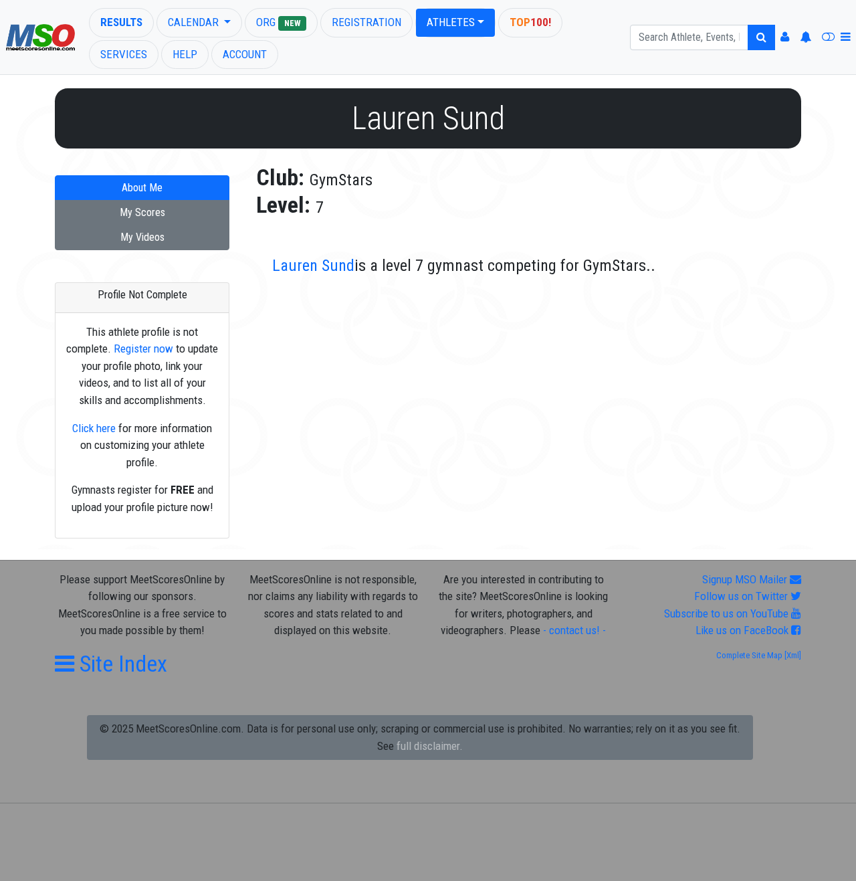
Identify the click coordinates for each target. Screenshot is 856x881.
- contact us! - (574, 630)
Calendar (194, 22)
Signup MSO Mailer (746, 579)
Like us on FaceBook (743, 630)
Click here (94, 428)
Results (121, 22)
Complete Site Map (749, 655)
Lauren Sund (313, 265)
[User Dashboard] (784, 37)
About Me (142, 187)
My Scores (142, 212)
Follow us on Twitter (742, 596)
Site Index (120, 663)
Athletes (451, 22)
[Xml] (791, 655)
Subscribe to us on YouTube (727, 613)
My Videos (142, 237)
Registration (366, 22)
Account (245, 54)
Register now (143, 348)
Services (123, 54)
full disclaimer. (430, 746)
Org (278, 22)
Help (185, 54)
